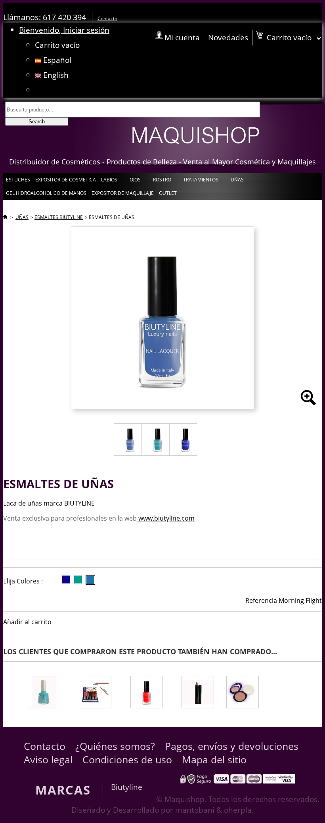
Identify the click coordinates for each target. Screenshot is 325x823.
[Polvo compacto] (250, 693)
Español (56, 60)
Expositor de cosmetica (65, 179)
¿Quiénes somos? (115, 746)
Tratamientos (200, 181)
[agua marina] (78, 579)
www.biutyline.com (166, 518)
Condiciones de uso (127, 759)
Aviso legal (48, 759)
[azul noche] (66, 579)
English (55, 75)
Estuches (18, 179)
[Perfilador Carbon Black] (199, 693)
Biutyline (126, 786)
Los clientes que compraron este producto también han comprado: (5, 685)
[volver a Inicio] (5, 217)
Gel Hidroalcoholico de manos (46, 193)
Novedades (228, 37)
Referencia (261, 600)
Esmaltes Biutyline (58, 217)
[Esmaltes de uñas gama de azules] (48, 693)
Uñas (236, 181)
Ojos (134, 181)
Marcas (63, 789)
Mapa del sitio (214, 759)
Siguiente (314, 685)
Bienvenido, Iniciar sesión (64, 30)
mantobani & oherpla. (214, 809)
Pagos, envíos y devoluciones (231, 746)
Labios (108, 181)
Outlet (168, 193)
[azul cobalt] (90, 580)
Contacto (107, 18)
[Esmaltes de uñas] (150, 693)
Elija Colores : (23, 581)
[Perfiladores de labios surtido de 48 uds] (99, 693)
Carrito (57, 45)
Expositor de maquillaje (123, 193)
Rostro (161, 181)
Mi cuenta (182, 37)
